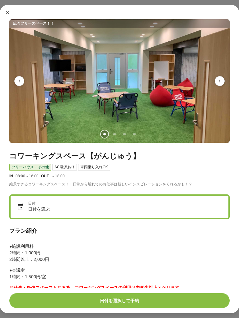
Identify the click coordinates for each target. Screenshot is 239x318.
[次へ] (220, 81)
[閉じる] (7, 12)
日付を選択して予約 (119, 300)
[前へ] (19, 81)
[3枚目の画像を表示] (124, 134)
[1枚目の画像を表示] (104, 134)
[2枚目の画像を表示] (114, 134)
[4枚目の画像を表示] (134, 134)
